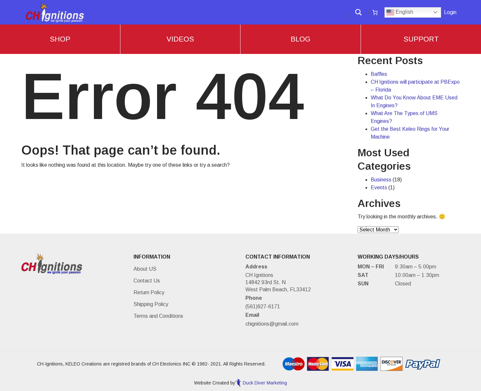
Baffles (379, 74)
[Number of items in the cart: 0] (375, 12)
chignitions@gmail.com (271, 324)
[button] (358, 12)
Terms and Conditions (158, 316)
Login (450, 12)
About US (145, 269)
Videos (180, 39)
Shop (60, 39)
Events (379, 187)
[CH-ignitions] (55, 12)
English (403, 12)
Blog (301, 39)
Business (381, 179)
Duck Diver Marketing (265, 382)
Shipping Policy (151, 304)
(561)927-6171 (262, 306)
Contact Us (147, 280)
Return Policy (149, 292)
